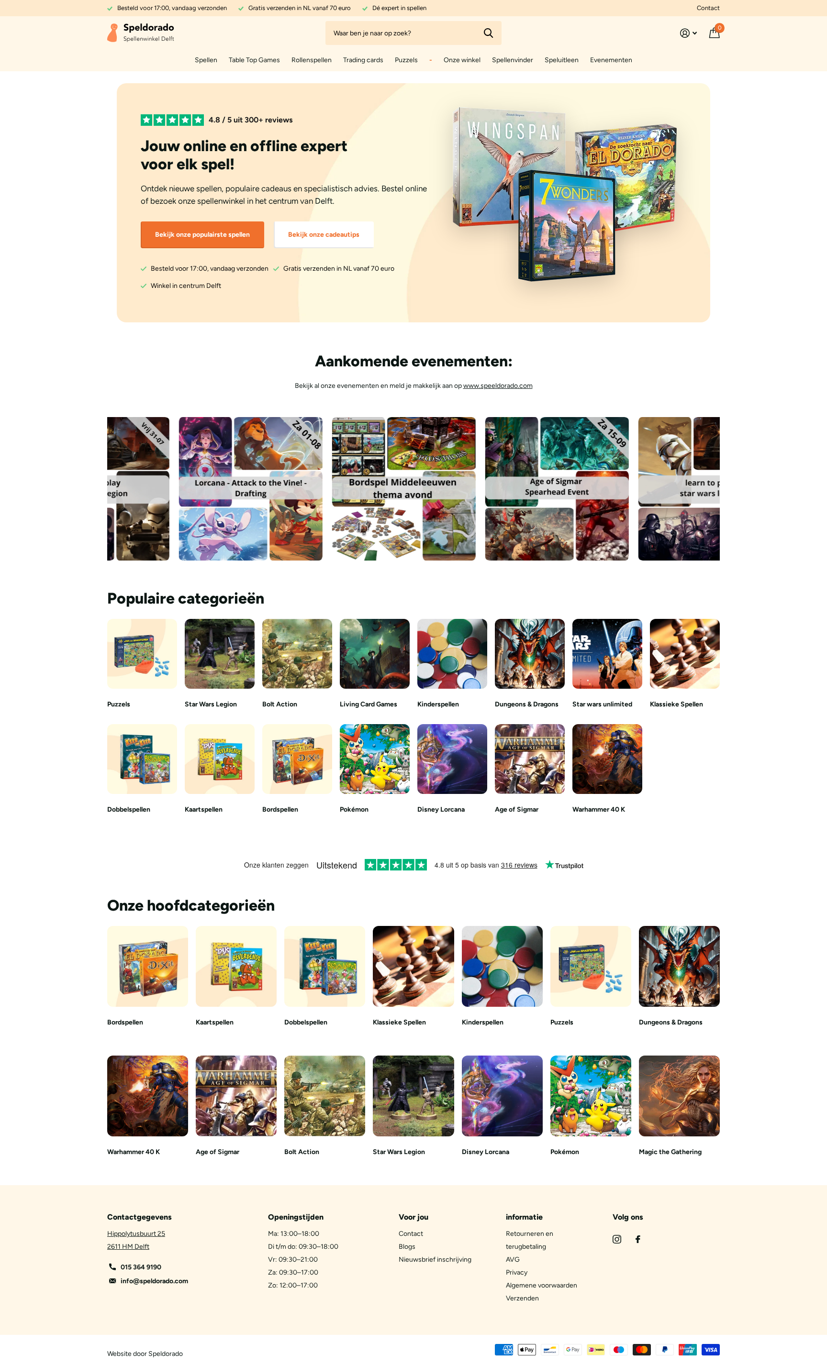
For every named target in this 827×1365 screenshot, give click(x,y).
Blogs (407, 1247)
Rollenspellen (311, 60)
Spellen (206, 60)
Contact (708, 7)
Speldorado (165, 1354)
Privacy (516, 1272)
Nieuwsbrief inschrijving (435, 1259)
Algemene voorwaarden (541, 1285)
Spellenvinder (512, 60)
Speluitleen (562, 60)
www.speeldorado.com (498, 386)
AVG (513, 1259)
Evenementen (611, 60)
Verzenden (522, 1298)
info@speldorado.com (154, 1281)
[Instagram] (617, 1239)
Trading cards (363, 60)
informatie (524, 1217)
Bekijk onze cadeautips (323, 235)
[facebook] (638, 1239)
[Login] (688, 33)
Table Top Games (254, 60)
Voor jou (413, 1217)
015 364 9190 (141, 1267)
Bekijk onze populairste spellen (202, 235)
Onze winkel (462, 60)
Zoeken (488, 33)
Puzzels (406, 60)
